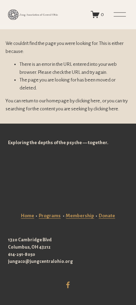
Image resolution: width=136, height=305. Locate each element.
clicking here (87, 100)
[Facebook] (68, 284)
